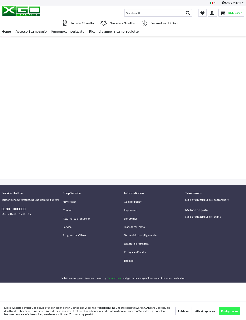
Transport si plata (134, 226)
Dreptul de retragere (136, 243)
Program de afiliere (74, 235)
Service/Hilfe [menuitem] (233, 2)
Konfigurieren (229, 311)
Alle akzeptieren (205, 311)
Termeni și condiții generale (140, 235)
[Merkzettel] (202, 13)
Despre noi (130, 218)
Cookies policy (132, 201)
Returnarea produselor (76, 218)
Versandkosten (114, 278)
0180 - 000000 (14, 209)
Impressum (130, 210)
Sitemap (129, 260)
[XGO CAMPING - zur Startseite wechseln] (32, 11)
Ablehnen (183, 311)
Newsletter (69, 201)
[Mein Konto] (212, 13)
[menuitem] (158, 13)
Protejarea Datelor (135, 252)
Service (67, 226)
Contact (67, 210)
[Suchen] (188, 13)
